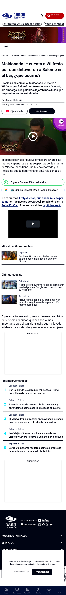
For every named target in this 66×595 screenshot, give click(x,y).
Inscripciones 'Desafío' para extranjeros (22, 24)
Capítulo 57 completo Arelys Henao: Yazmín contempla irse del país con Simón (38, 259)
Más (59, 592)
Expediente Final (16, 443)
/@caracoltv (16, 111)
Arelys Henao (19, 56)
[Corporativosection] (62, 549)
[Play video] (33, 136)
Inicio (6, 46)
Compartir (44, 111)
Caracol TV (6, 56)
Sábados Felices (16, 386)
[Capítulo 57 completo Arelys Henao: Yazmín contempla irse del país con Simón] (9, 255)
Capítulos (23, 252)
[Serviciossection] (62, 543)
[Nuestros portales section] (62, 536)
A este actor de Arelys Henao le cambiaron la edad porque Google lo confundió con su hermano (41, 287)
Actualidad (24, 281)
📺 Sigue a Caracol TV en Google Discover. (34, 190)
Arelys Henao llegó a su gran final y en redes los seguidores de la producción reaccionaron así (39, 302)
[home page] (13, 15)
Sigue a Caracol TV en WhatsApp (29, 182)
